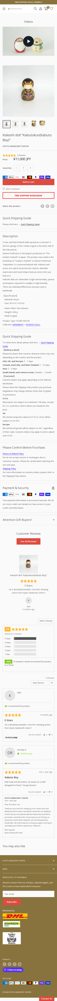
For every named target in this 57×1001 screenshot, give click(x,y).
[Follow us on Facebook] (4, 964)
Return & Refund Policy (13, 453)
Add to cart (28, 182)
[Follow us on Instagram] (9, 964)
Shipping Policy (9, 468)
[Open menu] (4, 9)
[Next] (51, 583)
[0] (46, 8)
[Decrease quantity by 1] (16, 168)
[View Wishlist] (51, 8)
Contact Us (46, 999)
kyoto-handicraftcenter (16, 146)
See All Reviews (28, 541)
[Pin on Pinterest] (47, 206)
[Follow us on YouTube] (19, 964)
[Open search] (35, 8)
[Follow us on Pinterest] (14, 964)
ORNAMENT (18, 324)
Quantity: (7, 168)
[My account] (40, 8)
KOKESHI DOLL (33, 324)
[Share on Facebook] (42, 206)
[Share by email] (52, 206)
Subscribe (12, 901)
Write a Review (46, 621)
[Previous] (5, 583)
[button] (14, 155)
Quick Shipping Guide (30, 224)
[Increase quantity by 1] (30, 168)
